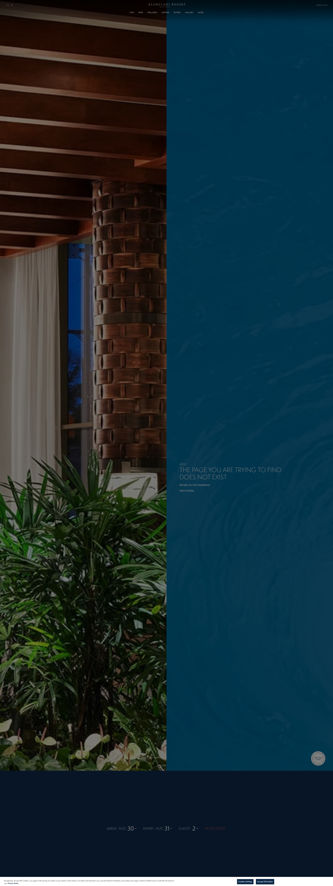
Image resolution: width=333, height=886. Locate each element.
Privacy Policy (13, 883)
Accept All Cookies (265, 881)
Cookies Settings (245, 881)
